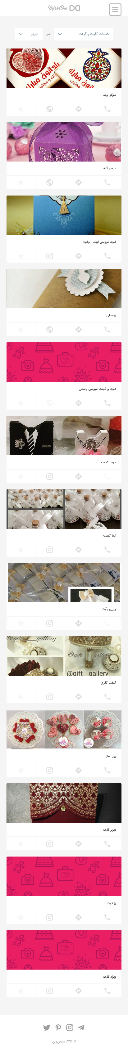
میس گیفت (108, 168)
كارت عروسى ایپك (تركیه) (99, 242)
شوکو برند (109, 95)
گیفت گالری (108, 682)
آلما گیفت (109, 535)
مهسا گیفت (108, 462)
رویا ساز (111, 756)
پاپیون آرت (109, 609)
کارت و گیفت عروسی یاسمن (97, 389)
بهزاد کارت (109, 977)
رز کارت (111, 903)
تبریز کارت (109, 830)
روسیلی (111, 315)
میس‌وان (64, 10)
